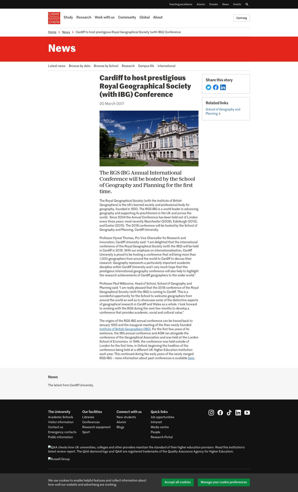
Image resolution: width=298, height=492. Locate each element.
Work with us (105, 17)
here (191, 358)
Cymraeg (241, 18)
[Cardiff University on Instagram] (211, 412)
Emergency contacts (62, 432)
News (225, 4)
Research (83, 17)
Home (52, 32)
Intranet (156, 422)
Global (145, 17)
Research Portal (162, 437)
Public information (60, 437)
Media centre (160, 427)
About (158, 17)
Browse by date (79, 66)
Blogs (120, 427)
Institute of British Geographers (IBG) (125, 329)
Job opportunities (162, 417)
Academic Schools (60, 417)
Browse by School (106, 66)
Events (237, 4)
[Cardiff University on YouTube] (247, 412)
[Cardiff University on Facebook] (220, 412)
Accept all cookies (178, 482)
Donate (213, 4)
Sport (86, 432)
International (166, 66)
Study (68, 17)
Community (127, 17)
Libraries (88, 417)
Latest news (56, 66)
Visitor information (60, 422)
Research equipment (96, 427)
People (155, 432)
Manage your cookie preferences (224, 482)
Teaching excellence (180, 4)
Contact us (55, 427)
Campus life (146, 66)
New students (126, 417)
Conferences (91, 422)
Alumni (201, 4)
